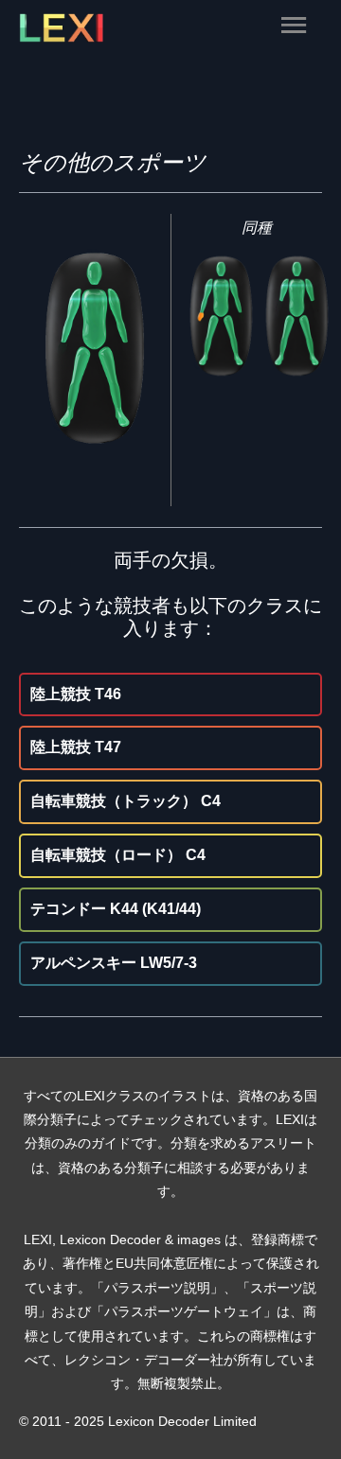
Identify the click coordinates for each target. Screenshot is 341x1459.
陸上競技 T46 (75, 694)
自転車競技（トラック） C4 (125, 801)
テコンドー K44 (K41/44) (115, 909)
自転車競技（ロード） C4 (118, 855)
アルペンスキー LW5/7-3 (113, 963)
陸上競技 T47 (75, 747)
